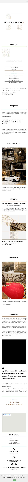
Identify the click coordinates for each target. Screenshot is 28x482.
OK (14, 480)
